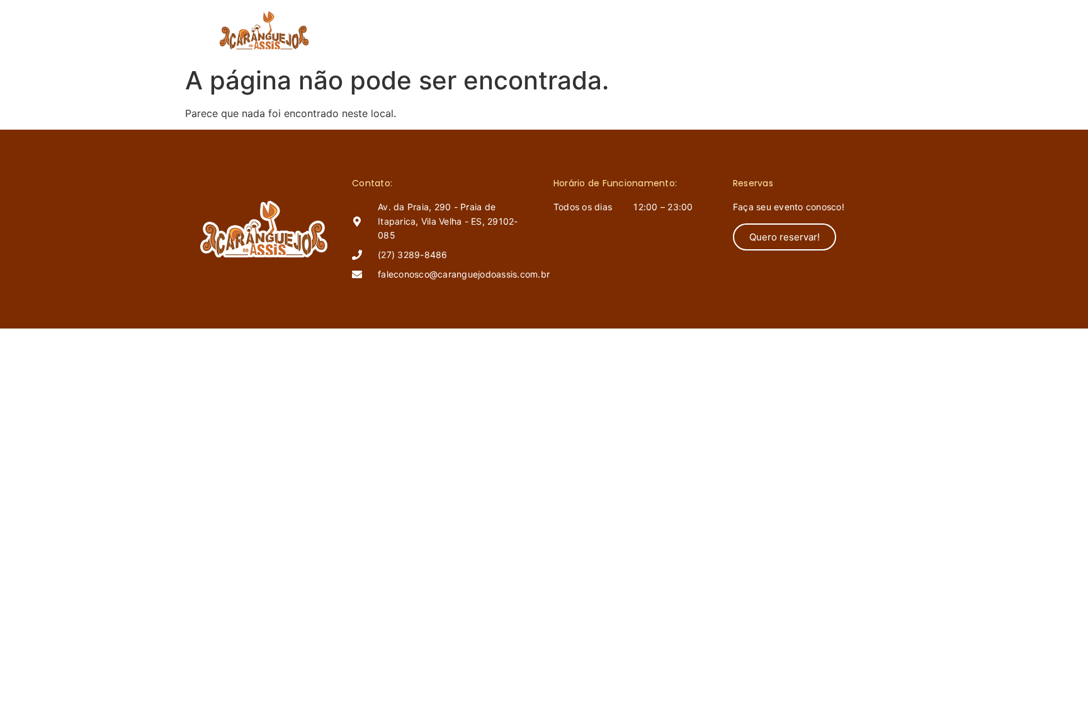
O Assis (523, 30)
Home (469, 30)
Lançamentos (595, 30)
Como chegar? (686, 30)
